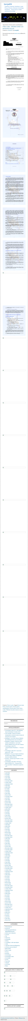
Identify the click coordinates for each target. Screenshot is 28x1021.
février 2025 (8, 795)
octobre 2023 (8, 807)
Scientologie (8, 955)
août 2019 (7, 873)
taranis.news (17, 33)
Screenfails (7, 958)
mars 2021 (7, 843)
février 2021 (8, 845)
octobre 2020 (8, 851)
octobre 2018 (8, 888)
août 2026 (7, 773)
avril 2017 (7, 917)
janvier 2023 (8, 818)
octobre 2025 (8, 782)
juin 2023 (7, 810)
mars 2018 (7, 899)
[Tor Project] (5, 990)
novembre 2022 (8, 821)
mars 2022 (7, 831)
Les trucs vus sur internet (11, 947)
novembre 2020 (8, 849)
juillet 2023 (7, 809)
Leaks (6, 944)
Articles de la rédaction (10, 933)
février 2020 (8, 863)
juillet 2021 (7, 838)
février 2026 (8, 779)
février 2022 (8, 832)
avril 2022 (7, 829)
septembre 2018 (9, 890)
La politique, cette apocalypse (12, 942)
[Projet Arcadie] (12, 990)
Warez (6, 965)
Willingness (21, 1018)
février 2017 (8, 920)
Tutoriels (7, 962)
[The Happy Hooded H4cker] (7, 990)
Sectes (6, 959)
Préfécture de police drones (12, 709)
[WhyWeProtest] (9, 986)
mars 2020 (7, 862)
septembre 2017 (9, 909)
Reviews (7, 953)
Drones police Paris (14, 708)
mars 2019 (7, 881)
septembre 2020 (9, 852)
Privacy (7, 951)
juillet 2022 (7, 826)
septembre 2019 (9, 871)
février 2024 (8, 801)
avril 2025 (7, 791)
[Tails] (5, 986)
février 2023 (8, 816)
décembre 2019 (8, 866)
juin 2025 (7, 788)
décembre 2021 (8, 835)
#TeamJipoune (8, 926)
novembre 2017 (8, 906)
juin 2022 (7, 827)
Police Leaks (10, 705)
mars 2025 (7, 793)
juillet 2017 (7, 912)
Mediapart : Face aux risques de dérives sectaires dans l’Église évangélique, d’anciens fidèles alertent (14, 755)
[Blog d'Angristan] (7, 982)
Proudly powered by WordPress (7, 1018)
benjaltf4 (8, 4)
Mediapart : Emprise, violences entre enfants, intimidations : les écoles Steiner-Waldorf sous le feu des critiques (14, 743)
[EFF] (13, 986)
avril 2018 (7, 898)
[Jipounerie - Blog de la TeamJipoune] (12, 976)
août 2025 (7, 785)
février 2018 (8, 901)
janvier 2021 (8, 846)
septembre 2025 (9, 784)
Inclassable (7, 939)
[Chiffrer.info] (7, 996)
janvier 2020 (8, 865)
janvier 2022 (8, 834)
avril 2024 (7, 798)
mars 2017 (7, 918)
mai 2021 (7, 840)
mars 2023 (7, 815)
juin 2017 (7, 913)
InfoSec (7, 940)
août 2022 (7, 824)
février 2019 (8, 882)
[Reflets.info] (12, 979)
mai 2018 (7, 896)
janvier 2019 (8, 884)
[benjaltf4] (14, 18)
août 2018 (7, 892)
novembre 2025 (8, 780)
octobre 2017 (8, 907)
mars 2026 (7, 777)
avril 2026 (7, 776)
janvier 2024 (8, 802)
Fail (6, 936)
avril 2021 (7, 841)
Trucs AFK (7, 961)
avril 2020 (7, 860)
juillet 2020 (7, 856)
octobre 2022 (8, 823)
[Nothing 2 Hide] (5, 1001)
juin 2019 (7, 876)
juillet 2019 (7, 874)
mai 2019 (7, 877)
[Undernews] (7, 979)
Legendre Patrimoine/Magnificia (12, 945)
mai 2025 (7, 790)
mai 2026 (7, 774)
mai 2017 (7, 915)
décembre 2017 (8, 904)
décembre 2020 (8, 848)
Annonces (7, 928)
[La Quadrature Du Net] (10, 996)
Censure (7, 934)
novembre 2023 (8, 805)
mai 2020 (7, 859)
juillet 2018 (7, 893)
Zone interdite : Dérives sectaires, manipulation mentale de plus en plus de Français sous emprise (14, 735)
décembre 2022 (8, 820)
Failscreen (7, 937)
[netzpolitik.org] (10, 972)
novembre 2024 (8, 796)
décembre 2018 (8, 885)
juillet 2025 (7, 787)
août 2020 (7, 854)
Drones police (9, 706)
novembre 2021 (8, 837)
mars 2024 (7, 799)
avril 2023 (7, 813)
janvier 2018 (8, 902)
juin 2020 (7, 857)
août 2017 (7, 910)
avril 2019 (7, 879)
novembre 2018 (8, 887)
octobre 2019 (8, 870)
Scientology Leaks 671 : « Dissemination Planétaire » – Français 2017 (14, 748)
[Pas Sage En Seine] (5, 996)
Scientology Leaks (9, 956)
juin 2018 (7, 895)
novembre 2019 (8, 868)
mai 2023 (7, 812)
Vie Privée (7, 964)
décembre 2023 (8, 804)
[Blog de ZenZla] (12, 982)
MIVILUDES (8, 948)
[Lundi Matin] (7, 976)
